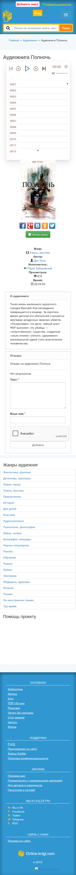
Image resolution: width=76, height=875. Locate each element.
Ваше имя (17, 413)
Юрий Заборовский (39, 268)
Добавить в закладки (58, 4)
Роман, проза (11, 484)
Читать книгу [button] (39, 234)
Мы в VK (17, 807)
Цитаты (12, 722)
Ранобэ (8, 551)
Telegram (18, 819)
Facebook (18, 811)
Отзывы (15, 355)
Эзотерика (10, 576)
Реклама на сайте (19, 841)
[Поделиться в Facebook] (22, 226)
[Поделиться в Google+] (30, 226)
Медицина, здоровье (16, 582)
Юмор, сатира (12, 533)
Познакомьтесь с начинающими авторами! (35, 780)
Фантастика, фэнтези (16, 472)
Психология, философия (19, 527)
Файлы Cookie (17, 753)
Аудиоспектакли (13, 521)
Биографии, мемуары (17, 539)
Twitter (16, 815)
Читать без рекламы (21, 712)
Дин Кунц (40, 260)
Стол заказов (16, 717)
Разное (7, 563)
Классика (9, 515)
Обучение (9, 557)
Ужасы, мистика (40, 252)
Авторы (12, 694)
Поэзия (7, 594)
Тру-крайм (10, 606)
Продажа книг (16, 776)
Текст (14, 379)
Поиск (66, 28)
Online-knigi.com (40, 853)
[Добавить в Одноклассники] (45, 226)
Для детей (9, 509)
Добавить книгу (28, 4)
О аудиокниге (19, 296)
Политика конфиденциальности (28, 758)
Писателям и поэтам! (21, 790)
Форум (12, 727)
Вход (37, 13)
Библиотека (15, 689)
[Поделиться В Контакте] (37, 226)
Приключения (12, 496)
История (8, 502)
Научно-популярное (16, 545)
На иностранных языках (18, 600)
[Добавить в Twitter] (52, 226)
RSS (15, 823)
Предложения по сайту (22, 749)
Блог (11, 698)
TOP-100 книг (16, 703)
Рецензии (14, 708)
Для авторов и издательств (25, 785)
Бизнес (7, 569)
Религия (8, 588)
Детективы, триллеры (17, 478)
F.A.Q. (11, 744)
